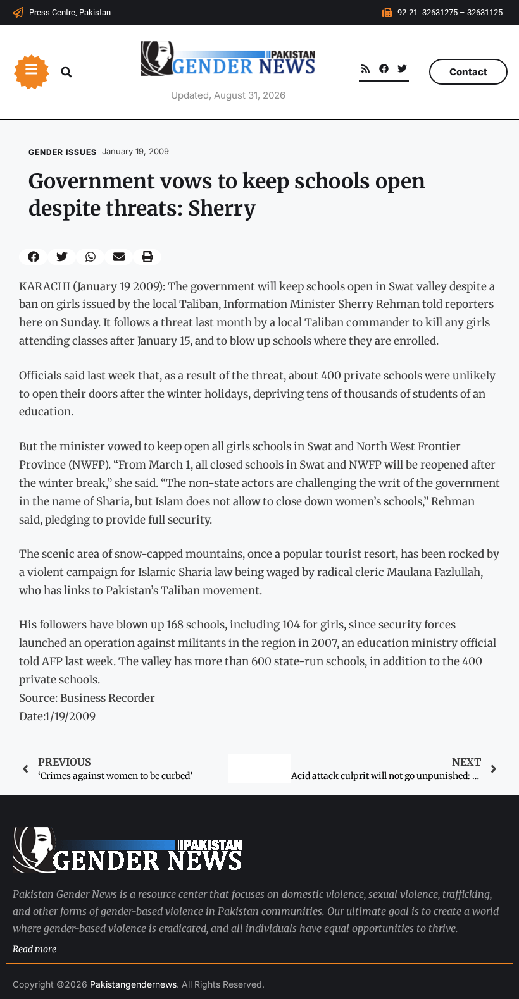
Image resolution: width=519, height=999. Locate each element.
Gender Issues (62, 152)
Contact (468, 72)
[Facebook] (384, 68)
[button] (66, 72)
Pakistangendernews (133, 984)
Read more (34, 949)
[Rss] (365, 68)
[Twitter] (402, 68)
